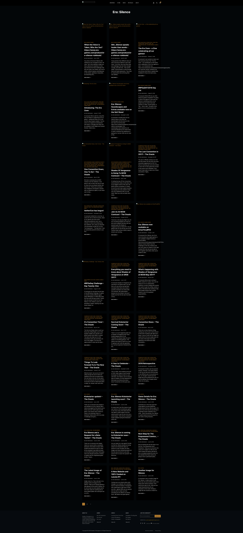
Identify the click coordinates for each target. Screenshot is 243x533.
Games (92, 42)
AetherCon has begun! (94, 211)
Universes (112, 2)
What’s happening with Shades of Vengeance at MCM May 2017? (148, 272)
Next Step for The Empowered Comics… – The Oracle (148, 436)
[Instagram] (144, 523)
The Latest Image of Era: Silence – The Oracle (93, 473)
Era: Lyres (152, 42)
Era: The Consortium (89, 104)
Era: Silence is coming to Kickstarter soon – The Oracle (120, 435)
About (137, 2)
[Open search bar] (156, 2)
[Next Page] (90, 504)
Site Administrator (89, 58)
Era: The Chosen (99, 103)
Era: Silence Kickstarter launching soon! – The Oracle (121, 399)
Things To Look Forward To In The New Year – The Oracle (94, 365)
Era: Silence (87, 42)
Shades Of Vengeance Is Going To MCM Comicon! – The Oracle (121, 173)
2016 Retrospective (146, 363)
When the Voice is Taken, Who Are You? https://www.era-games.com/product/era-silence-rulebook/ (94, 50)
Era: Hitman (147, 42)
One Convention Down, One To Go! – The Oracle (94, 172)
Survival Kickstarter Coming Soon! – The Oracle (120, 324)
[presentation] (94, 31)
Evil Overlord (87, 166)
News (124, 2)
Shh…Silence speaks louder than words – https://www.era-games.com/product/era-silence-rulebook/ (121, 50)
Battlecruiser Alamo (89, 162)
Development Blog (88, 279)
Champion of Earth (99, 162)
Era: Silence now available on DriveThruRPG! (145, 227)
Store (118, 2)
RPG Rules (130, 2)
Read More (87, 77)
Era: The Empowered (149, 44)
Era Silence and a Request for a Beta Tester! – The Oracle (93, 435)
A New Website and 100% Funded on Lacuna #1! (119, 474)
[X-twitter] (142, 523)
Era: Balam (140, 42)
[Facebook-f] (140, 523)
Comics (113, 163)
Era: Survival (146, 43)
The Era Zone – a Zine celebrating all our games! (147, 51)
